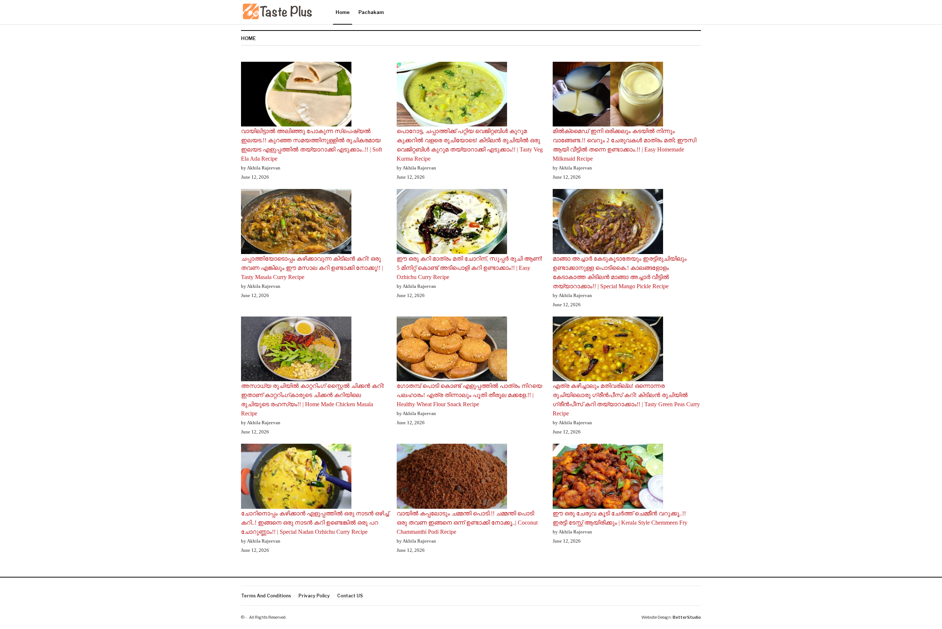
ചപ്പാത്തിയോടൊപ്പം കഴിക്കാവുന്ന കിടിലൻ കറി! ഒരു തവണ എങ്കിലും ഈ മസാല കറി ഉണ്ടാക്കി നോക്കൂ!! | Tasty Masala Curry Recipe (312, 267)
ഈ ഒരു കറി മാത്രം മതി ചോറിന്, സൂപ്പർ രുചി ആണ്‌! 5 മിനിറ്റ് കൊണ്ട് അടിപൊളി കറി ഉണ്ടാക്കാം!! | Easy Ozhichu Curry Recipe (469, 267)
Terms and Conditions (266, 595)
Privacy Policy (314, 595)
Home (343, 12)
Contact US (350, 595)
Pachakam (371, 12)
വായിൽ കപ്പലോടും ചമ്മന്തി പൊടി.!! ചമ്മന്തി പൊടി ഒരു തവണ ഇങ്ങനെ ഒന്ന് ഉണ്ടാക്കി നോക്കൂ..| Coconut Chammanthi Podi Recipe (467, 522)
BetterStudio (687, 617)
